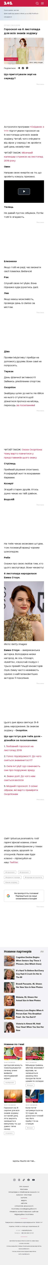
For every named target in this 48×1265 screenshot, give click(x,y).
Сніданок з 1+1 (11, 59)
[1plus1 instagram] (14, 1180)
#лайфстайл (9, 1082)
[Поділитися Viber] (27, 68)
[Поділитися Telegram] (19, 68)
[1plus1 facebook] (28, 1180)
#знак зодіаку (11, 882)
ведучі (24, 1200)
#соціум (30, 1085)
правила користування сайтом (24, 1211)
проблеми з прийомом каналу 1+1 (24, 1192)
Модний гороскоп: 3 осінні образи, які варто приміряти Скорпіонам (21, 790)
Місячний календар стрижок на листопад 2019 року (23, 156)
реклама (24, 1189)
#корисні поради (12, 877)
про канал (24, 1186)
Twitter (14, 862)
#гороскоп (10, 872)
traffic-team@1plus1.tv (24, 1254)
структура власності (24, 1206)
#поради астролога (33, 877)
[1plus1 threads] (19, 1180)
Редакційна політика (24, 1214)
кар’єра (24, 1197)
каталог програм (24, 1195)
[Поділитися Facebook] (23, 68)
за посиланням (25, 405)
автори (24, 1203)
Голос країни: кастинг (11, 10)
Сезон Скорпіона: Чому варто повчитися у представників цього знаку (23, 453)
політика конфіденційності (24, 1208)
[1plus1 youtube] (33, 1180)
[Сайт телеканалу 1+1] (8, 3)
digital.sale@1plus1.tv (24, 1248)
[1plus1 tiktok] (24, 1180)
